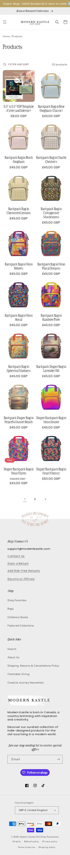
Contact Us (16, 556)
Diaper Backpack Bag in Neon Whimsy (51, 471)
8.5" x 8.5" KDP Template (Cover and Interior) (19, 108)
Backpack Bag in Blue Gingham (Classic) (51, 108)
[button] (5, 22)
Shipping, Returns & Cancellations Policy (33, 665)
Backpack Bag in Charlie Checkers (51, 159)
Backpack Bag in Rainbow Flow (51, 317)
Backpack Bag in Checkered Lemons (19, 211)
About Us (13, 657)
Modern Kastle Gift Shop (33, 836)
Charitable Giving (18, 674)
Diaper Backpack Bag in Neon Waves (19, 471)
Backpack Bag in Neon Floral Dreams (51, 266)
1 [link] (25, 499)
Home (6, 36)
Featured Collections (20, 625)
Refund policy (31, 841)
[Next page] (45, 499)
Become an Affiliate (21, 579)
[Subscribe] (58, 759)
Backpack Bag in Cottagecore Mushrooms (51, 213)
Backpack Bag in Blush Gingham (19, 159)
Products (17, 36)
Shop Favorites (16, 600)
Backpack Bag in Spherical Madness (19, 368)
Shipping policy (47, 847)
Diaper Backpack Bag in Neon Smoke (51, 420)
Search (11, 649)
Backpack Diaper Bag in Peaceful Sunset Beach (19, 420)
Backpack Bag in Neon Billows (18, 266)
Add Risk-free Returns (23, 571)
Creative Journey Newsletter (25, 682)
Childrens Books (17, 617)
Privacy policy (49, 841)
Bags (10, 608)
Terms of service (26, 847)
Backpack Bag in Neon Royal (18, 317)
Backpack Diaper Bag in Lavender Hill (51, 368)
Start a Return (18, 563)
